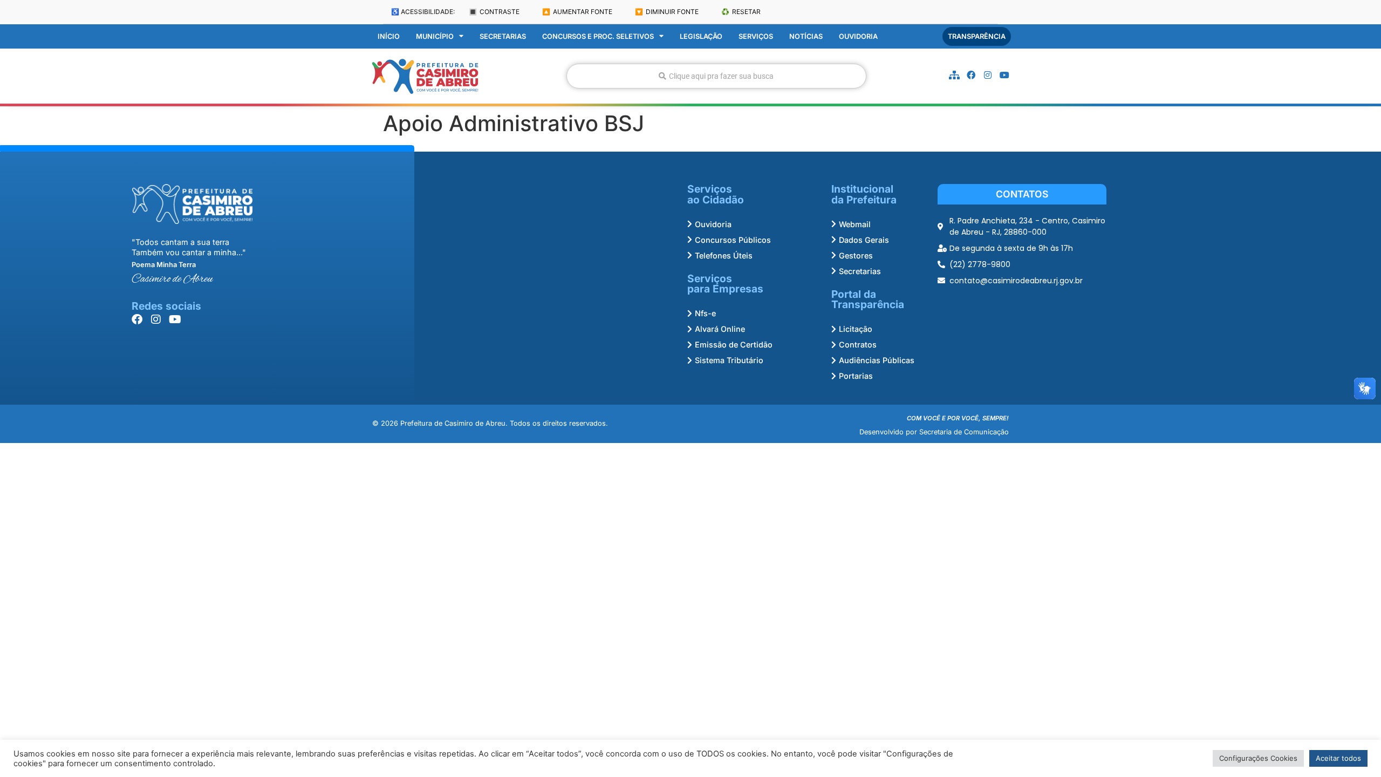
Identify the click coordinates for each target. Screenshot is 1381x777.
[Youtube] (1004, 75)
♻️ (741, 12)
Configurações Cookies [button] (1258, 758)
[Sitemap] (954, 75)
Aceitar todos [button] (1338, 758)
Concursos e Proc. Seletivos (598, 36)
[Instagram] (987, 75)
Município (435, 36)
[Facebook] (971, 75)
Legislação (701, 36)
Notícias (806, 36)
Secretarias (503, 36)
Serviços (756, 36)
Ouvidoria (858, 36)
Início (389, 36)
